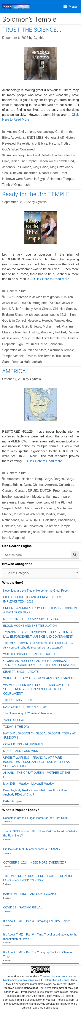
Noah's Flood (48, 173)
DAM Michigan (12, 801)
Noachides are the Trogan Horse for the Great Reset (35, 590)
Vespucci (18, 537)
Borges (59, 479)
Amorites (13, 479)
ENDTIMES (35, 137)
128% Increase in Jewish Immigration (33, 297)
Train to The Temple (40, 356)
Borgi (69, 479)
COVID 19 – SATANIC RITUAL (22, 907)
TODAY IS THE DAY (16, 726)
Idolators (38, 496)
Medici (50, 514)
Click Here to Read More (51, 279)
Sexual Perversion (30, 526)
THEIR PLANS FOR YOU (19, 700)
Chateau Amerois (45, 485)
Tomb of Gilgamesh (16, 184)
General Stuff (54, 137)
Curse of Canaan (14, 490)
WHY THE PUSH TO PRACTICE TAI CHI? (30, 654)
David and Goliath (38, 155)
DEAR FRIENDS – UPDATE (21, 671)
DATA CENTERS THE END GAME (25, 706)
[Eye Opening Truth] (16, 6)
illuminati (52, 496)
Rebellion (8, 526)
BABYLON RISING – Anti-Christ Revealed (29, 894)
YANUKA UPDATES (16, 720)
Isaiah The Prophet (24, 161)
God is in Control (14, 320)
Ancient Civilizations (21, 131)
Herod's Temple (53, 320)
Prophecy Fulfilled (53, 332)
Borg (38, 479)
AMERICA (14, 371)
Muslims (68, 326)
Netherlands (10, 520)
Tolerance (47, 532)
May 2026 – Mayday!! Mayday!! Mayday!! (29, 783)
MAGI (19, 508)
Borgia (6, 485)
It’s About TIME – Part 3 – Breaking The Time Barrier (36, 921)
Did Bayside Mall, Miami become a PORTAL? (31, 849)
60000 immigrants (35, 303)
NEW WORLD (31, 520)
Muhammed (51, 326)
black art (27, 479)
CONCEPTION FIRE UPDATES (23, 744)
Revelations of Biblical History (38, 143)
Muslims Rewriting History (20, 332)
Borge (48, 479)
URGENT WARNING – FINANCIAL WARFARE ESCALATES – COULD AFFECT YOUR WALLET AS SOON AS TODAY (36, 762)
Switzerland (10, 532)
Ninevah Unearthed (23, 173)
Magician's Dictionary (40, 508)
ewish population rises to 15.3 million (50, 314)
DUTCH (45, 490)
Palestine (49, 520)
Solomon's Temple (60, 179)
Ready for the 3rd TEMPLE (35, 194)
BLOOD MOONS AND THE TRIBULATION (30, 625)
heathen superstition (16, 496)
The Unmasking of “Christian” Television (28, 713)
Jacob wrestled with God (56, 161)
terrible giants (29, 532)
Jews (37, 326)
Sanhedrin (55, 344)
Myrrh (61, 514)
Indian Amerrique (30, 502)
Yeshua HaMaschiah (27, 362)
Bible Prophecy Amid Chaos (31, 309)
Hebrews (33, 320)
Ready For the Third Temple (40, 338)
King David (40, 167)
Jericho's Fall (11, 167)
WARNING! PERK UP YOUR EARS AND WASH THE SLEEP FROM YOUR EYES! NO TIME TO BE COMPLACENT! (37, 689)
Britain (17, 485)
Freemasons (62, 490)
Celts (27, 485)
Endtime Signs (12, 314)
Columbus (66, 485)
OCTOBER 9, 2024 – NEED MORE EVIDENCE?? (34, 862)
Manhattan (64, 508)
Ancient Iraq (15, 155)
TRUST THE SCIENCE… (31, 29)
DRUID (33, 490)
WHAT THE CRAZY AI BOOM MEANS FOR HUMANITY (38, 678)
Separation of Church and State (24, 350)
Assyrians (18, 137)
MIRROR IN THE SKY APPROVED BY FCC (31, 619)
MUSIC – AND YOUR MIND (20, 751)
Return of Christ (35, 344)
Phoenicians (66, 520)
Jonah (26, 167)
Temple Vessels (13, 356)
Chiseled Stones (64, 309)
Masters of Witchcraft (29, 514)
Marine (7, 514)
